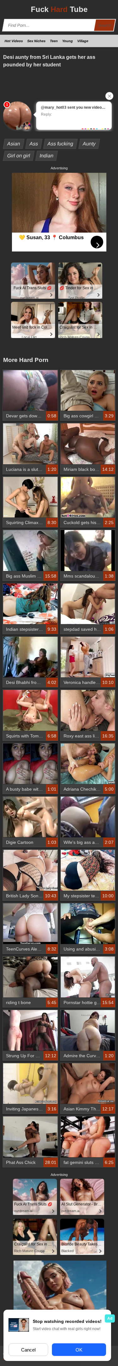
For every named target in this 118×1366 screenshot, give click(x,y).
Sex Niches (36, 41)
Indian (46, 155)
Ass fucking (60, 143)
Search (105, 25)
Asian (14, 143)
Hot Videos (13, 41)
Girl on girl (19, 155)
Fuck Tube (59, 9)
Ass (34, 143)
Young (67, 41)
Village (83, 41)
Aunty (89, 143)
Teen (54, 41)
